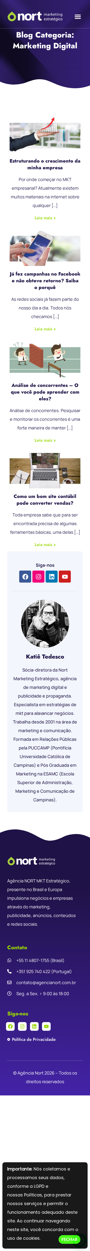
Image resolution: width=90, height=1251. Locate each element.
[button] (78, 17)
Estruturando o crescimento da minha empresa (45, 164)
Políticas (33, 1195)
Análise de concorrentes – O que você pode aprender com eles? (45, 392)
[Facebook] (25, 577)
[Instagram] (38, 577)
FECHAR (69, 1239)
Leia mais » (45, 218)
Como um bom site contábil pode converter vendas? (45, 500)
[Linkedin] (52, 577)
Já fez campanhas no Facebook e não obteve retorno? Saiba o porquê (45, 280)
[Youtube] (65, 577)
